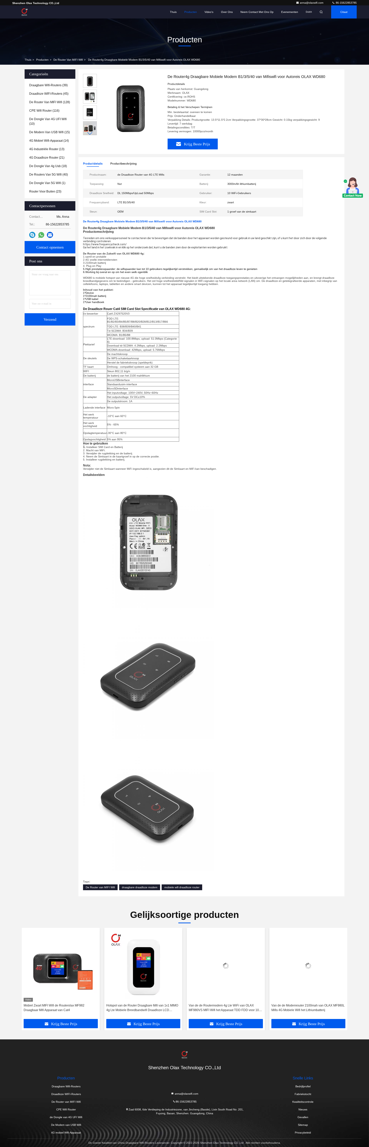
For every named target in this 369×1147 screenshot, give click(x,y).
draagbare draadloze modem (139, 887)
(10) (48, 121)
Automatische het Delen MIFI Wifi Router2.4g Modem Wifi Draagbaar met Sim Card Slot (307, 1008)
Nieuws (302, 1109)
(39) (48, 85)
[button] (90, 133)
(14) (49, 140)
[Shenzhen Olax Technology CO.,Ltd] (24, 12)
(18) (48, 166)
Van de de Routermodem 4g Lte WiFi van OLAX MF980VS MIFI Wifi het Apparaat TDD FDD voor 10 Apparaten (141, 1008)
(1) (47, 183)
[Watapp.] (41, 235)
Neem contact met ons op (256, 11)
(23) (45, 191)
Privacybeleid (303, 1132)
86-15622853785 (346, 2)
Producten (190, 11)
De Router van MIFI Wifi (68, 59)
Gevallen (303, 1117)
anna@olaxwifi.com (312, 2)
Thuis (173, 11)
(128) (49, 102)
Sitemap (303, 1124)
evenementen (289, 11)
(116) (44, 110)
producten (42, 59)
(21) (46, 157)
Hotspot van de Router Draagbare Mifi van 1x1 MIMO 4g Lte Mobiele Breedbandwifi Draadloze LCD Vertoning (60, 1008)
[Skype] (32, 234)
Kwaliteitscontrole (302, 1101)
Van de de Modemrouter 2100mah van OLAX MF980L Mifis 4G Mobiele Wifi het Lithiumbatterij (225, 1008)
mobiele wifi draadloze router (181, 887)
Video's (208, 11)
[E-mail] (49, 234)
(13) (46, 149)
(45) (48, 93)
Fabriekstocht (303, 1094)
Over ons (227, 11)
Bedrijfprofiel (303, 1086)
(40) (48, 174)
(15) (49, 132)
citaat (343, 11)
